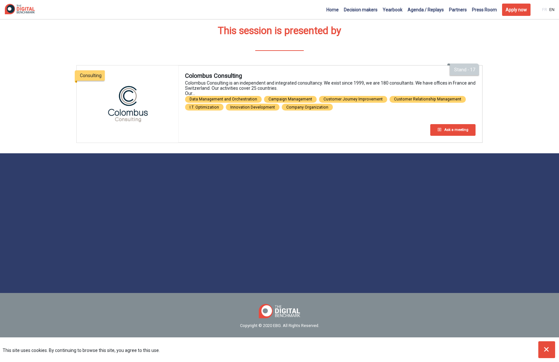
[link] (332, 9)
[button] (516, 10)
